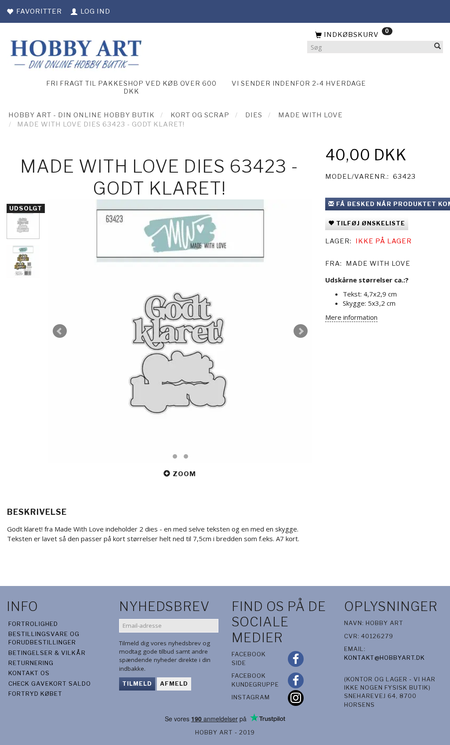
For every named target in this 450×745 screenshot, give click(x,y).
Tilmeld (137, 683)
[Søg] (437, 47)
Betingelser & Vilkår (47, 652)
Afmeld (174, 683)
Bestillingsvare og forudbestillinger (44, 638)
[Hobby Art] (75, 53)
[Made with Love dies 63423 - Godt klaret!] (180, 331)
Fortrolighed (33, 623)
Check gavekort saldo (49, 683)
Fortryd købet (35, 693)
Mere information (351, 317)
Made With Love (378, 264)
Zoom (184, 474)
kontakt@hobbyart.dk (384, 657)
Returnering (31, 662)
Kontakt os (29, 672)
